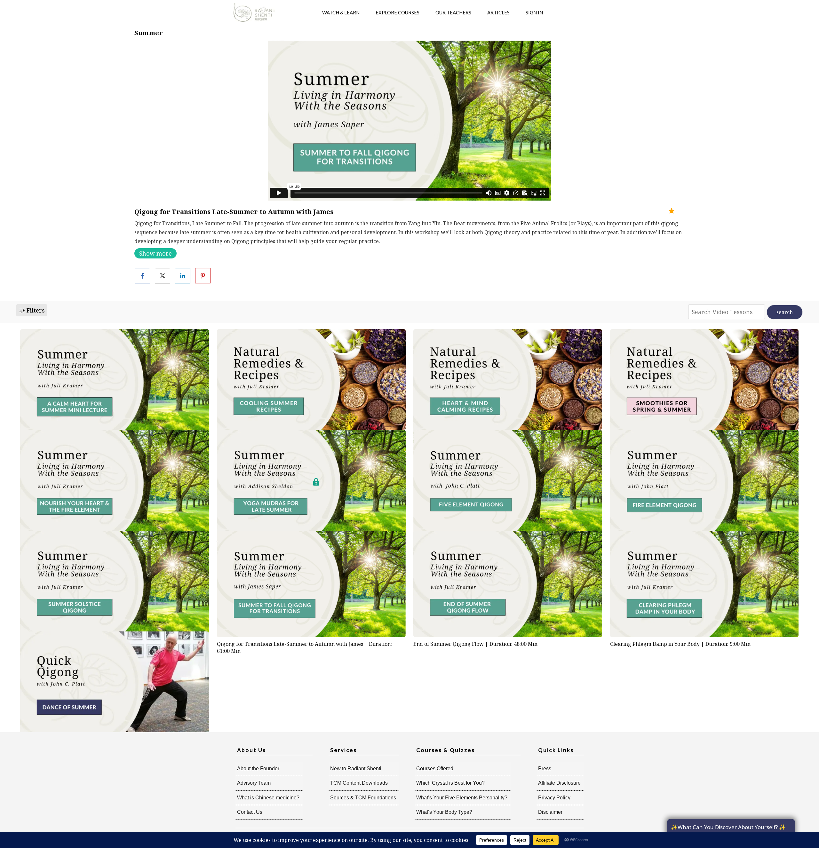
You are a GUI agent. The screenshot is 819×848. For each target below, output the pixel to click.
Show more (155, 253)
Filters (35, 310)
